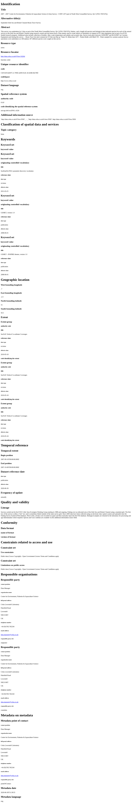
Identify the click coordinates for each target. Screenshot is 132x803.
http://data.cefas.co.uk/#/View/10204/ (13, 56)
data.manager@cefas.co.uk (9, 635)
